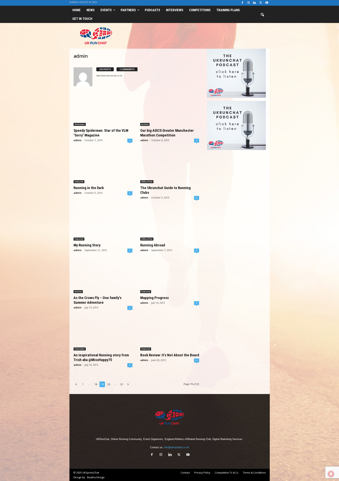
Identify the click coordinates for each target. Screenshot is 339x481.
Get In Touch (82, 19)
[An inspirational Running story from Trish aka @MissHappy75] (103, 334)
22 (121, 384)
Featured (79, 181)
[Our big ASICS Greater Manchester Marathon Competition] (169, 110)
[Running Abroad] (169, 224)
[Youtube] (266, 3)
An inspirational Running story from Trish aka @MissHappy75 (101, 357)
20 (108, 384)
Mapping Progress (154, 297)
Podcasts (152, 10)
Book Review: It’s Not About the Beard (169, 355)
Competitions (200, 10)
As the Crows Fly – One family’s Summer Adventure (97, 300)
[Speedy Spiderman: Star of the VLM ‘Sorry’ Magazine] (103, 110)
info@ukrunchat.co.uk (176, 447)
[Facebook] (242, 3)
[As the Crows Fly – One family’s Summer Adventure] (103, 277)
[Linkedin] (254, 3)
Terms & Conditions (254, 472)
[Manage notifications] (331, 474)
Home (76, 10)
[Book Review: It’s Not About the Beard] (169, 334)
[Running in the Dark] (103, 167)
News (91, 10)
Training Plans (228, 10)
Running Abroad (152, 245)
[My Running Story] (103, 224)
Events (106, 10)
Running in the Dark (89, 188)
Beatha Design (96, 477)
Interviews (174, 10)
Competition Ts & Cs (226, 472)
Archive (145, 124)
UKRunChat (146, 181)
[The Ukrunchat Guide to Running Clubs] (169, 167)
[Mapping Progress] (169, 277)
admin (77, 140)
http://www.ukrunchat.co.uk (109, 75)
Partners (128, 10)
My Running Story (87, 245)
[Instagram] (248, 3)
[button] (262, 15)
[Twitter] (260, 3)
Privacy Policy (202, 472)
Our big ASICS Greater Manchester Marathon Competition (167, 132)
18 (95, 384)
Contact (185, 472)
